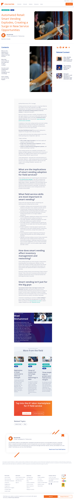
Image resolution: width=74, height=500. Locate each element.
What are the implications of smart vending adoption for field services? (5, 53)
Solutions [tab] (30, 4)
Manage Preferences (64, 496)
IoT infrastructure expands (26, 179)
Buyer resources (30, 486)
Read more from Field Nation (57, 449)
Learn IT (28, 487)
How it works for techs (20, 477)
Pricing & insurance (19, 479)
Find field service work (38, 413)
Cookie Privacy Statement (13, 497)
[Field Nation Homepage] (8, 4)
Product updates (41, 477)
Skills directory (19, 480)
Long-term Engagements (7, 483)
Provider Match (8, 489)
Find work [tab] (25, 4)
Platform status (41, 484)
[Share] (69, 47)
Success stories (30, 484)
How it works (7, 477)
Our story (40, 479)
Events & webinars (30, 482)
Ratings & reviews (30, 489)
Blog (25, 424)
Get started (69, 4)
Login (72, 0)
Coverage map (30, 477)
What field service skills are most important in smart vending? (5, 62)
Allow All (50, 496)
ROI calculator (29, 479)
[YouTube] (51, 484)
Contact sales (7, 491)
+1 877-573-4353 (52, 477)
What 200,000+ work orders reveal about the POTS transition (68, 59)
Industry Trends (18, 424)
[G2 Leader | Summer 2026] (65, 477)
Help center (66, 0)
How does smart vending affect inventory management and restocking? (5, 70)
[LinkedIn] (49, 484)
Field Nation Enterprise (9, 480)
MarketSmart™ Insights (9, 487)
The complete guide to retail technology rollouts (67, 67)
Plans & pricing (8, 479)
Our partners (40, 480)
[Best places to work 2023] (65, 481)
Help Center (40, 486)
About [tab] (41, 4)
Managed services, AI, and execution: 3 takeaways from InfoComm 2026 (68, 76)
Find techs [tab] (19, 4)
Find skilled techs (26, 413)
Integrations (7, 486)
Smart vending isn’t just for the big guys (5, 78)
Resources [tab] (36, 4)
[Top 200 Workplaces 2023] (65, 485)
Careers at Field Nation (42, 482)
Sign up (17, 482)
